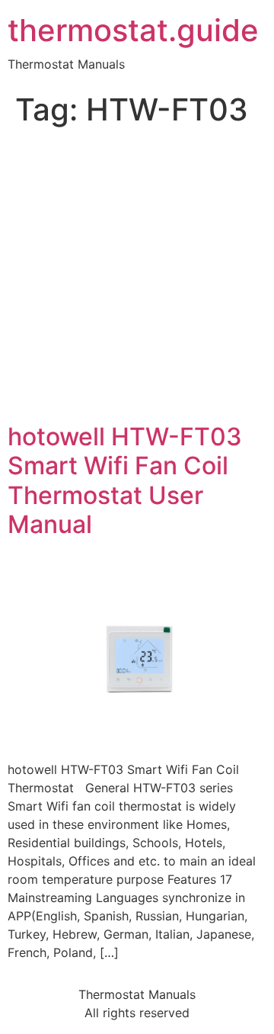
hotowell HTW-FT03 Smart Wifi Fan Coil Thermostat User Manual (125, 480)
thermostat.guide (133, 30)
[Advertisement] (137, 277)
